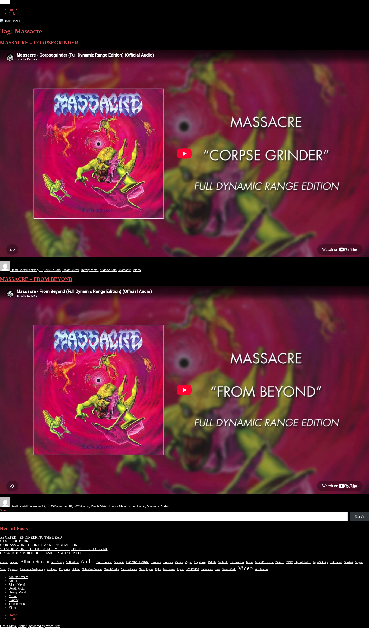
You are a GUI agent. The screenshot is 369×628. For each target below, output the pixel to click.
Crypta (188, 562)
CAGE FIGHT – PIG (15, 541)
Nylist (158, 569)
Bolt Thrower (104, 562)
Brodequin (119, 562)
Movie (13, 596)
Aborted (4, 562)
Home (13, 10)
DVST (289, 562)
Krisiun (76, 569)
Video (104, 270)
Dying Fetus (302, 562)
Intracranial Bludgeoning (32, 569)
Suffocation (207, 569)
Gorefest (348, 562)
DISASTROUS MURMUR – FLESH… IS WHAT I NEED (41, 553)
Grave (3, 569)
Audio (56, 270)
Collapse (179, 562)
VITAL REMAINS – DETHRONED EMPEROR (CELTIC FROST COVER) (54, 549)
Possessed (192, 569)
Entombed (336, 562)
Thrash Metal (17, 604)
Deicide (212, 562)
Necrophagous (146, 569)
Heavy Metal (89, 270)
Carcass (156, 562)
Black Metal (17, 584)
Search (4, 510)
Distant (249, 562)
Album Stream (34, 561)
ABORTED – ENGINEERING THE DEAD (31, 537)
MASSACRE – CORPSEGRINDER (39, 42)
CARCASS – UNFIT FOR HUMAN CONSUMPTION (39, 545)
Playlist (180, 569)
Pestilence (169, 569)
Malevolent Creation (92, 569)
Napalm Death (129, 569)
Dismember (237, 562)
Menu (5, 2)
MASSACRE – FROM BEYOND (36, 279)
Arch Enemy (57, 562)
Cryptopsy (200, 562)
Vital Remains (261, 569)
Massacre (124, 270)
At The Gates (72, 562)
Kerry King (64, 569)
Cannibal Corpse (137, 562)
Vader (217, 569)
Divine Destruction (264, 562)
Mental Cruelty (111, 569)
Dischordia (223, 562)
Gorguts (359, 562)
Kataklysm (52, 569)
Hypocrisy (13, 569)
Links (12, 13)
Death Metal (18, 270)
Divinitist (279, 562)
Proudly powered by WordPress (39, 626)
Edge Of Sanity (320, 562)
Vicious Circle (229, 569)
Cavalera (168, 562)
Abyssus (14, 562)
